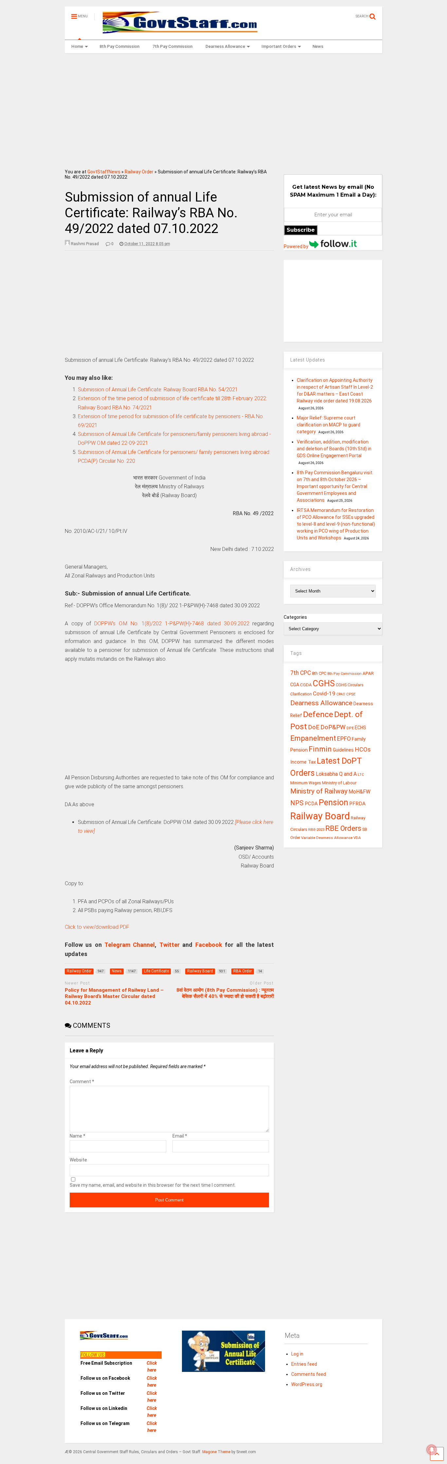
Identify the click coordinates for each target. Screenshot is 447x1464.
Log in (297, 1354)
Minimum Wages (305, 783)
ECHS (360, 727)
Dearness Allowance (225, 46)
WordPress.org (306, 1384)
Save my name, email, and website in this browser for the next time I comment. (153, 1185)
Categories (295, 617)
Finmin (320, 749)
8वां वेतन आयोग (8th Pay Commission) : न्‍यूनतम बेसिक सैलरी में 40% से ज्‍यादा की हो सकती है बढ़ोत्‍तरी (225, 993)
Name (77, 1136)
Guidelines (343, 749)
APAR (368, 673)
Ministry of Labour (339, 782)
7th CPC (300, 673)
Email (179, 1136)
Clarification (301, 694)
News (318, 46)
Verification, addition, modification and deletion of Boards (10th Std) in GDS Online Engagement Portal (334, 448)
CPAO (340, 694)
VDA (357, 837)
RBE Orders (343, 828)
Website (78, 1159)
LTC (361, 774)
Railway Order (139, 171)
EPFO (344, 738)
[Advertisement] (224, 109)
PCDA (311, 804)
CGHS (324, 683)
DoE (313, 727)
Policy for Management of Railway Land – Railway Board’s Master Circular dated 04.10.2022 (114, 996)
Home (77, 46)
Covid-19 (324, 693)
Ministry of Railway (319, 791)
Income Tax (303, 762)
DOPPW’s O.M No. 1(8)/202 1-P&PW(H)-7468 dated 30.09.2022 (171, 623)
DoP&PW (333, 727)
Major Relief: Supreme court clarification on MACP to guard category (328, 424)
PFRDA (357, 804)
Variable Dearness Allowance (326, 837)
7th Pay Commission (172, 46)
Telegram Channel (129, 944)
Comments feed (308, 1374)
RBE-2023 (316, 829)
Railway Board (320, 816)
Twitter (169, 944)
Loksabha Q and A (336, 774)
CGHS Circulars (350, 685)
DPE (350, 728)
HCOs (363, 749)
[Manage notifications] (431, 1449)
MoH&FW (359, 792)
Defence (318, 714)
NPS (297, 803)
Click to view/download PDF (97, 927)
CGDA (306, 684)
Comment (82, 1081)
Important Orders (278, 46)
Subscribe (301, 230)
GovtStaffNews (103, 171)
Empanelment (313, 738)
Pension (333, 802)
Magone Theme (216, 1452)
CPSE (350, 694)
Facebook (208, 944)
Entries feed (304, 1364)
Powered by (296, 246)
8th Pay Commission (119, 46)
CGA (294, 684)
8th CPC (319, 673)
